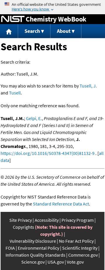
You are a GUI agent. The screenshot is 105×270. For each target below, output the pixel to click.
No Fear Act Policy (76, 241)
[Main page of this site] (9, 31)
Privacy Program (78, 220)
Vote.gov (75, 262)
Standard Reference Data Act (61, 204)
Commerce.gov (83, 255)
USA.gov (56, 262)
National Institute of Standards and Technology (12, 19)
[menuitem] (9, 31)
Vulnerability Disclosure (33, 241)
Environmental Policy (38, 248)
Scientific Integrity (79, 248)
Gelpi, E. (34, 118)
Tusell (15, 93)
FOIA (10, 248)
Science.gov (33, 262)
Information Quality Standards (35, 255)
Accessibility (47, 220)
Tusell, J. (88, 86)
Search (32, 31)
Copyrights (23, 227)
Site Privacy (20, 220)
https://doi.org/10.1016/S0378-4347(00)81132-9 (47, 153)
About (64, 31)
